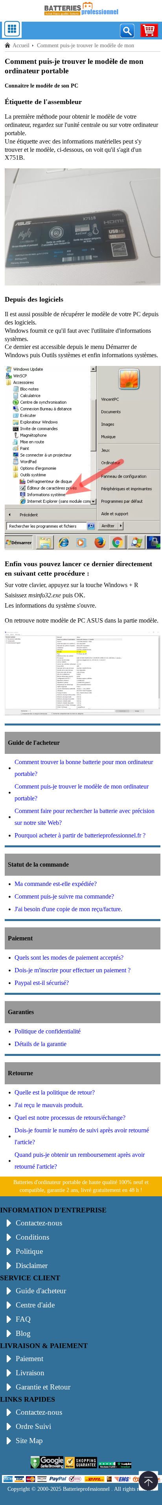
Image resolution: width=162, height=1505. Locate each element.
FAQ (23, 1319)
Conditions (32, 1237)
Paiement (29, 1358)
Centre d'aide (35, 1305)
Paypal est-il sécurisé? (42, 982)
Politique (29, 1251)
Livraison (30, 1373)
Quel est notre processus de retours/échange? (70, 1117)
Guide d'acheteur (41, 1291)
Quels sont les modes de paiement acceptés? (69, 957)
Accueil (21, 45)
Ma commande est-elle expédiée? (56, 883)
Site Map (29, 1440)
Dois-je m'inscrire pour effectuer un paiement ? (73, 970)
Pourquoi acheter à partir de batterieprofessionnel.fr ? (80, 835)
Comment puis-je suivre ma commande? (64, 896)
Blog (23, 1333)
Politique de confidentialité (48, 1031)
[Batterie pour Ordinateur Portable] (81, 16)
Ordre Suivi (33, 1426)
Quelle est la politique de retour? (55, 1092)
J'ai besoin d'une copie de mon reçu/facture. (68, 909)
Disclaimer (32, 1265)
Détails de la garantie (40, 1044)
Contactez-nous (39, 1223)
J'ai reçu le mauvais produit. (49, 1105)
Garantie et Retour (43, 1387)
